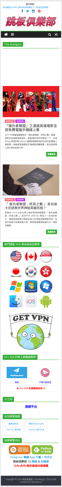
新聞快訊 (9, 121)
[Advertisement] (31, 66)
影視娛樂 (20, 121)
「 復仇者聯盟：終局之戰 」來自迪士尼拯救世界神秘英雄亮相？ (31, 206)
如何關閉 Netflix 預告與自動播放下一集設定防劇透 (25, 7)
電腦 (17, 382)
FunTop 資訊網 (13, 429)
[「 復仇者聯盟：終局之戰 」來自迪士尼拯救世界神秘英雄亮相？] (31, 166)
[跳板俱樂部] (31, 16)
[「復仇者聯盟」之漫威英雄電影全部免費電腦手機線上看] (31, 87)
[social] (22, 11)
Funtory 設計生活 (36, 429)
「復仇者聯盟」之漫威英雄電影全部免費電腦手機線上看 (31, 127)
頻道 (34, 461)
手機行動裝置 (45, 382)
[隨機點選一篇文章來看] (56, 34)
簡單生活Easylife (36, 423)
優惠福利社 (14, 423)
